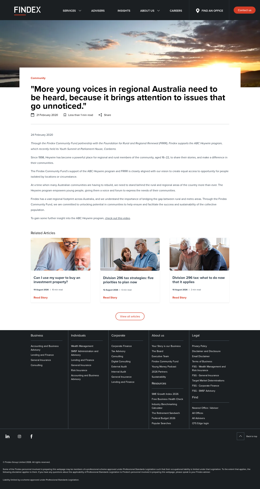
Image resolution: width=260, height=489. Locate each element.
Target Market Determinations (208, 380)
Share (107, 115)
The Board (157, 351)
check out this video (117, 218)
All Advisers (198, 418)
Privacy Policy (199, 346)
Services (69, 11)
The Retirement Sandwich (166, 413)
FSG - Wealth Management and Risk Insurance (209, 368)
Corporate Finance (121, 346)
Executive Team (160, 356)
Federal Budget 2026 (163, 418)
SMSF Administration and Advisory (84, 353)
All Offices (197, 413)
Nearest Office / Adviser (205, 408)
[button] (60, 270)
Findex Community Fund (165, 361)
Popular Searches (161, 423)
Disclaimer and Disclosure (206, 351)
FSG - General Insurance (205, 375)
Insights (124, 11)
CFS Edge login (200, 423)
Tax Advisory (118, 351)
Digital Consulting (121, 361)
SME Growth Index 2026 (165, 394)
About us (147, 11)
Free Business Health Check (167, 399)
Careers (176, 11)
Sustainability (159, 377)
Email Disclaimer (201, 356)
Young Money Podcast (164, 366)
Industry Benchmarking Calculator (164, 406)
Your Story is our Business (166, 346)
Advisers (98, 11)
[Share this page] (100, 114)
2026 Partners (159, 371)
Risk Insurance (79, 370)
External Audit (119, 366)
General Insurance (41, 360)
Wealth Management (82, 346)
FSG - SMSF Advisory (203, 391)
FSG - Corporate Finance (205, 385)
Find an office (212, 11)
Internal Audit (118, 371)
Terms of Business (202, 361)
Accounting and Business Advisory (45, 348)
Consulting (36, 365)
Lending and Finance (42, 355)
